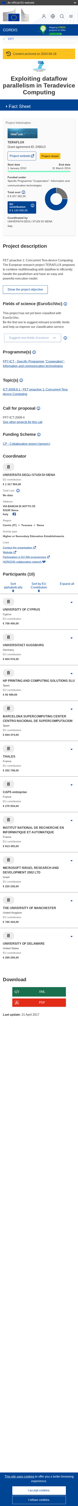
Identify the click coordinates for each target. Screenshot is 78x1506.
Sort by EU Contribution (39, 585)
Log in (44, 16)
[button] (53, 16)
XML (42, 991)
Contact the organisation (23, 548)
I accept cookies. (39, 1490)
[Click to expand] (71, 602)
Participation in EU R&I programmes (29, 557)
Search (62, 16)
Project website (20, 157)
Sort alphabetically (13, 585)
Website (13, 553)
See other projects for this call (22, 422)
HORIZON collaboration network (27, 562)
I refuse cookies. (39, 1499)
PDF (42, 1002)
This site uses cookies (20, 1476)
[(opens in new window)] (16, 14)
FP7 (11, 39)
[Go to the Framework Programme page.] (39, 66)
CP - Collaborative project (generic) (26, 443)
